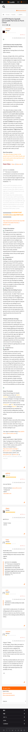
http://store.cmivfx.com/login (10, 448)
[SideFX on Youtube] (21, 730)
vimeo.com (18, 164)
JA (19, 2)
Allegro (7, 508)
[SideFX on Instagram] (9, 730)
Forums (8, 14)
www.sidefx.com (7, 493)
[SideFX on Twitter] (6, 730)
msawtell (8, 631)
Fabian (7, 539)
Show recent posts (7, 693)
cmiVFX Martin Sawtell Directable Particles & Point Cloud (21, 14)
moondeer (8, 28)
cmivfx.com (6, 224)
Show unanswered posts (9, 695)
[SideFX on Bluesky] (12, 730)
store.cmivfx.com (11, 433)
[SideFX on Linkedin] (24, 730)
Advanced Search (21, 10)
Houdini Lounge (14, 14)
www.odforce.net (16, 488)
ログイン (24, 2)
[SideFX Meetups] (15, 730)
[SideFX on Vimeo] (18, 730)
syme (7, 590)
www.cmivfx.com (7, 454)
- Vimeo (9, 164)
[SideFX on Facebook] (4, 730)
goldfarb (8, 473)
